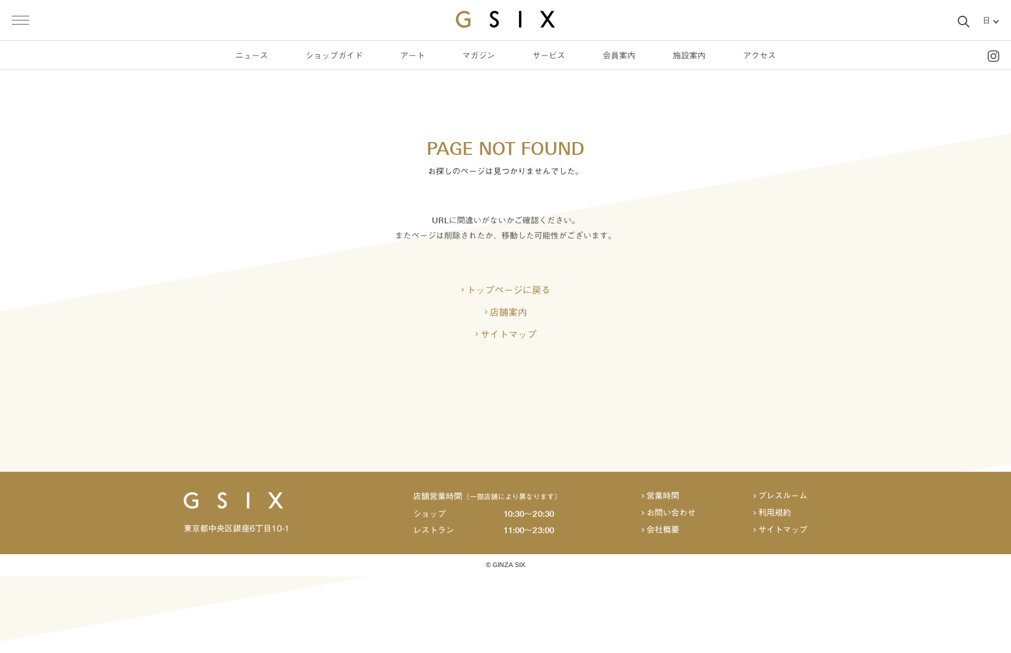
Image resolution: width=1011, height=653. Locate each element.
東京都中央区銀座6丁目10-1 (237, 528)
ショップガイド (334, 56)
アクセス (759, 56)
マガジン (478, 56)
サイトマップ (508, 334)
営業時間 (663, 496)
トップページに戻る (508, 290)
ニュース (251, 56)
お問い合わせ (671, 513)
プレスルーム (782, 496)
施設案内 (689, 56)
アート (412, 56)
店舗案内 (508, 312)
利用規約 (774, 513)
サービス (548, 56)
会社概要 (663, 530)
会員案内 (619, 56)
